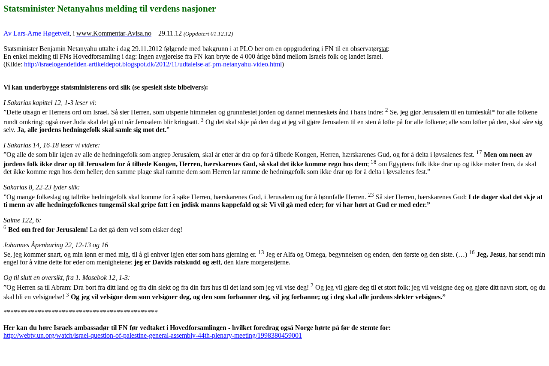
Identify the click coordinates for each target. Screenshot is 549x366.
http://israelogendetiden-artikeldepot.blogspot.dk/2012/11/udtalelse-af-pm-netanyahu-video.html (153, 64)
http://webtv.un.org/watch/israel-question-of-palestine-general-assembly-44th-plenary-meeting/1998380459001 (152, 335)
